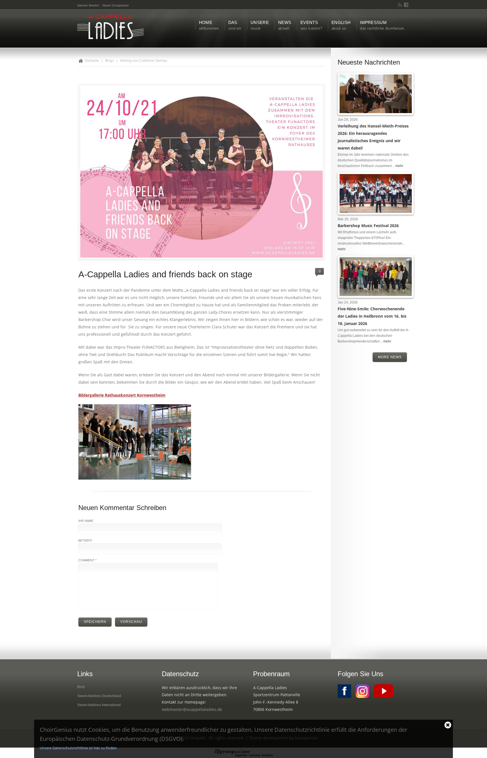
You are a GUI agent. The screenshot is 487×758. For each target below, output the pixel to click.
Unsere (260, 25)
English (341, 25)
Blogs (109, 61)
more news (390, 357)
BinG (81, 687)
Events (311, 25)
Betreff (85, 540)
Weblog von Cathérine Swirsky (143, 61)
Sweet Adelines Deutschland (99, 696)
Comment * (87, 560)
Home (209, 25)
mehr (399, 166)
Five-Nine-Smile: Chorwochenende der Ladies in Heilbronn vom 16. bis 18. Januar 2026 (372, 316)
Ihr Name (85, 520)
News (284, 25)
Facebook (406, 5)
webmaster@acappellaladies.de (192, 709)
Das (234, 25)
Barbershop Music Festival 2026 (368, 225)
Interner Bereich (88, 5)
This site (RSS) (400, 5)
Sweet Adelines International (99, 705)
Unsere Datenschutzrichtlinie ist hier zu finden (78, 747)
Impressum (382, 25)
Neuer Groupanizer (115, 5)
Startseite (92, 61)
